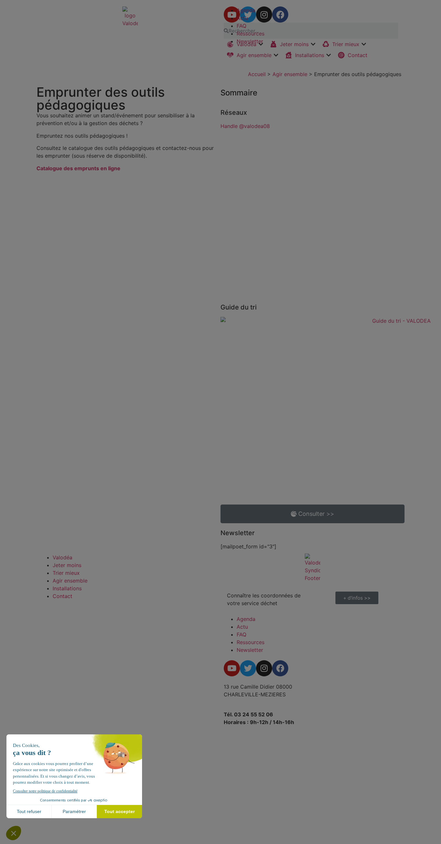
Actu (242, 18)
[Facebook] (280, 668)
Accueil (257, 74)
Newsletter (250, 41)
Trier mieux (66, 573)
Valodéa (62, 557)
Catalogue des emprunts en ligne (78, 168)
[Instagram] (264, 668)
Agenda (246, 10)
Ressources (250, 33)
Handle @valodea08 (245, 126)
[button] (253, 55)
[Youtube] (232, 668)
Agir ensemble (289, 74)
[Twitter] (248, 668)
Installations (67, 588)
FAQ (241, 26)
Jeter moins (67, 565)
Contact (62, 596)
